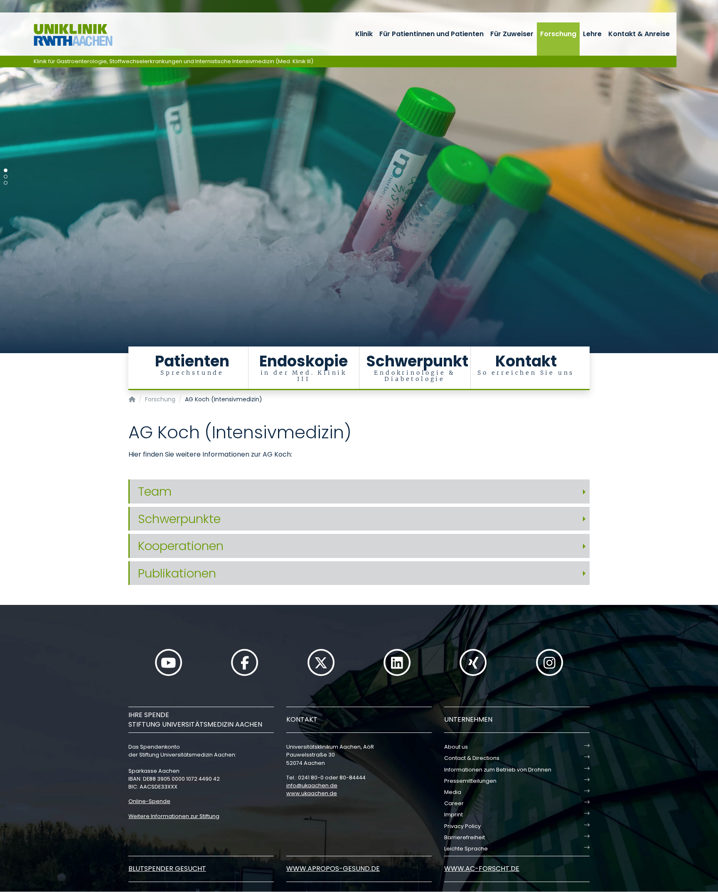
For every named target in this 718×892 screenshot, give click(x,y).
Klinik (364, 34)
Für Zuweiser (512, 34)
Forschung (558, 34)
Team (155, 491)
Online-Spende (149, 801)
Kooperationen (181, 546)
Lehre (592, 34)
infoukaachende (311, 785)
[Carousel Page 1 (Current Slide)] (5, 170)
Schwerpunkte (179, 519)
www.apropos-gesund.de (333, 868)
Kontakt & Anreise (639, 34)
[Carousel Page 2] (5, 177)
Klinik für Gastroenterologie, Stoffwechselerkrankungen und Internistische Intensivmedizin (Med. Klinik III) (173, 61)
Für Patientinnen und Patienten (431, 34)
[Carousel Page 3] (5, 183)
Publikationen (177, 573)
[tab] (359, 491)
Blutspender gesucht (167, 868)
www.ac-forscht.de (481, 868)
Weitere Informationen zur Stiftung (173, 816)
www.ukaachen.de (311, 793)
